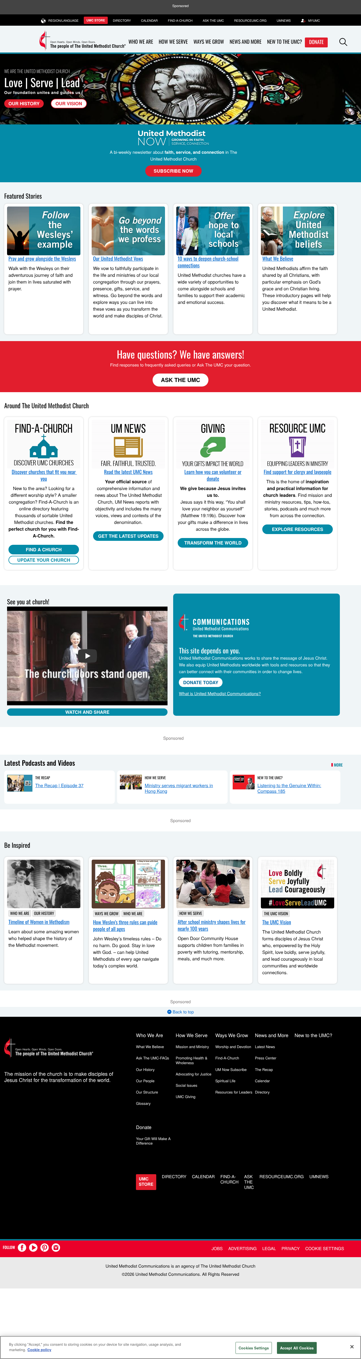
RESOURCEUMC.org (250, 20)
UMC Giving (185, 1096)
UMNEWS (284, 20)
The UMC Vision (276, 914)
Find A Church (43, 549)
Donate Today (200, 682)
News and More (245, 41)
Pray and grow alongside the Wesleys (42, 258)
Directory (122, 20)
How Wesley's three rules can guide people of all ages (125, 926)
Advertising (242, 1249)
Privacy (290, 1249)
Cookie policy (39, 1349)
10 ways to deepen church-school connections (208, 262)
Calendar (149, 20)
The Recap (42, 777)
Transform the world (213, 542)
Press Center (265, 1058)
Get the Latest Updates (128, 536)
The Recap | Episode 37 (59, 785)
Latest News (265, 1046)
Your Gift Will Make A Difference (153, 1141)
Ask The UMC (180, 380)
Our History (23, 103)
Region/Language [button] (64, 20)
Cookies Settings (254, 1348)
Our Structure (147, 1092)
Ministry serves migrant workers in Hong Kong (179, 788)
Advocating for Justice (194, 1074)
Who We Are (141, 41)
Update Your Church (43, 560)
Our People (145, 1080)
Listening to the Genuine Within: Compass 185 (289, 788)
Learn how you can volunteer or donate (212, 475)
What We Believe (277, 258)
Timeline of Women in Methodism (38, 922)
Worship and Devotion (233, 1046)
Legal (269, 1249)
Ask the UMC (213, 20)
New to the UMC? (284, 41)
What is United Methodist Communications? (220, 694)
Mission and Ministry (192, 1046)
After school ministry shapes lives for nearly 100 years (211, 925)
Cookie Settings (324, 1249)
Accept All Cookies (297, 1348)
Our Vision (69, 103)
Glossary (143, 1103)
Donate (316, 42)
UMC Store (96, 20)
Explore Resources (297, 529)
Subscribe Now (173, 171)
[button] (343, 42)
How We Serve (173, 41)
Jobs (217, 1249)
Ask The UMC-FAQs (152, 1058)
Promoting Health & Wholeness (191, 1060)
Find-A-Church (180, 20)
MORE (338, 765)
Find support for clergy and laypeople (297, 472)
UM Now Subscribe (230, 1069)
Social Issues (186, 1085)
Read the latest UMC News (128, 472)
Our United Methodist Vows (118, 258)
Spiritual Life (225, 1080)
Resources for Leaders (233, 1092)
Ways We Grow (208, 41)
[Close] (352, 1346)
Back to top (182, 1012)
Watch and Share (87, 712)
